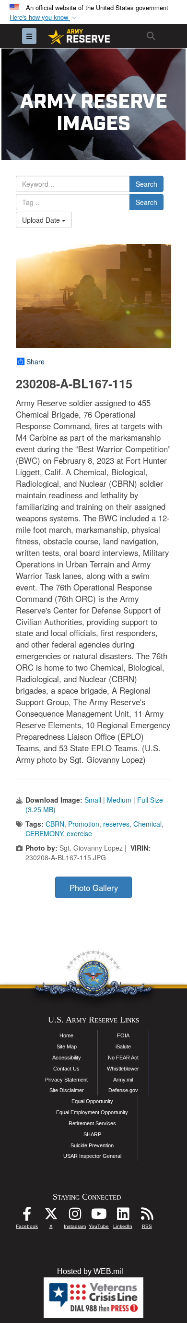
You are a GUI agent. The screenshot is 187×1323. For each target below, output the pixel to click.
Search (146, 184)
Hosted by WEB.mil (90, 1271)
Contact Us (66, 1068)
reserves (116, 824)
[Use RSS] (147, 1216)
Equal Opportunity (92, 1101)
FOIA (123, 1035)
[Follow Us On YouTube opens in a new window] (99, 1216)
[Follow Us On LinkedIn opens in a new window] (123, 1216)
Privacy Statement (66, 1079)
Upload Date (42, 220)
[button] (44, 17)
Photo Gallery (94, 887)
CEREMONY (44, 833)
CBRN (55, 824)
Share (35, 361)
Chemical (147, 824)
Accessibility (66, 1057)
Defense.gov (123, 1090)
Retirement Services (92, 1123)
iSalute (123, 1046)
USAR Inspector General (92, 1156)
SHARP (92, 1134)
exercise (79, 833)
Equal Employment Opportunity (92, 1112)
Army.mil (123, 1079)
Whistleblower (123, 1068)
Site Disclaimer (66, 1090)
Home (66, 1035)
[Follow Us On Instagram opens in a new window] (75, 1216)
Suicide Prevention (92, 1145)
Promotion (83, 824)
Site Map (67, 1046)
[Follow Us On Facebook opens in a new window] (27, 1216)
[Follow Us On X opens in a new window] (51, 1216)
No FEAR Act (123, 1057)
